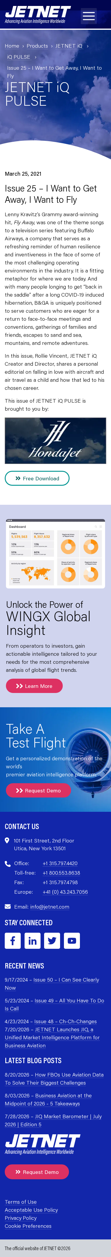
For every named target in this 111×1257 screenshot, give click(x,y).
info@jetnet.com (49, 906)
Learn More (38, 685)
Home (12, 45)
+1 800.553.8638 (61, 872)
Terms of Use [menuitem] (21, 1201)
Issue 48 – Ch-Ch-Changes (65, 1021)
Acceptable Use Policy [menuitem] (31, 1209)
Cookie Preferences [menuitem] (28, 1225)
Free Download (41, 478)
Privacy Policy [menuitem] (20, 1217)
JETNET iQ (69, 45)
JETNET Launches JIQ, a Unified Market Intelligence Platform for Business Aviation (52, 1037)
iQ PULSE (19, 56)
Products (37, 45)
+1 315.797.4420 (60, 863)
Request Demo (43, 790)
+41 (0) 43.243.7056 (65, 891)
